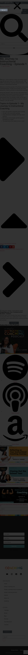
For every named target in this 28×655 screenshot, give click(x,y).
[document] (14, 327)
